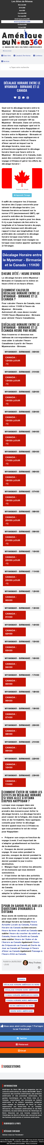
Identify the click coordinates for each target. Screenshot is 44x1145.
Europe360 (22, 16)
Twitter (23, 1038)
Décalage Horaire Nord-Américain (21, 990)
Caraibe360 (22, 13)
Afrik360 (22, 8)
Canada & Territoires (23, 56)
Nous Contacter (31, 1143)
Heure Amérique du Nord (22, 1006)
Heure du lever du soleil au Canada (19, 930)
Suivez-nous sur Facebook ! (13, 1135)
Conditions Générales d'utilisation (26, 1141)
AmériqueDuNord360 (22, 22)
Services (6, 61)
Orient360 (22, 27)
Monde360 (22, 5)
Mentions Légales (6, 1141)
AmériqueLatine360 (22, 19)
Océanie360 (22, 24)
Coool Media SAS (6, 1139)
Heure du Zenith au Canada (24, 936)
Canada (21, 979)
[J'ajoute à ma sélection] (19, 97)
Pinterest (23, 1044)
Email (23, 1050)
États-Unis (7, 56)
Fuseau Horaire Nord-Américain (21, 1000)
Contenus (38, 56)
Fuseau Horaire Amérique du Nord (21, 995)
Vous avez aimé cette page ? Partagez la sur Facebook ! (23, 1027)
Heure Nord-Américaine (21, 1011)
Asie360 (22, 10)
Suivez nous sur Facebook (7, 50)
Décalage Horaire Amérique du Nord (21, 985)
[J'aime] (15, 97)
